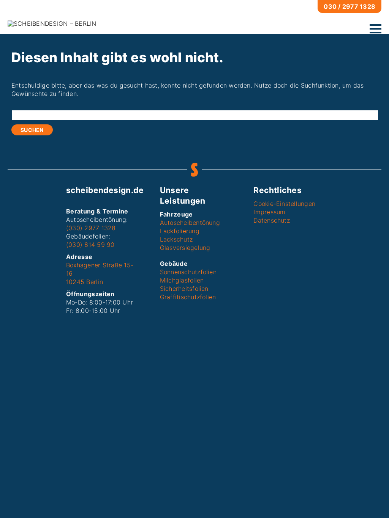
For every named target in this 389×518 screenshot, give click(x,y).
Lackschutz (176, 239)
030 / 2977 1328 (349, 6)
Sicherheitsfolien (184, 288)
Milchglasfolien (182, 280)
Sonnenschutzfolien (188, 272)
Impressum (269, 212)
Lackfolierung (179, 231)
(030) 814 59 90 (90, 244)
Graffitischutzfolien (188, 297)
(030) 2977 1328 (91, 228)
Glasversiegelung (185, 247)
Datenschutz (271, 220)
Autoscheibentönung (190, 222)
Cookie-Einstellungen (284, 203)
